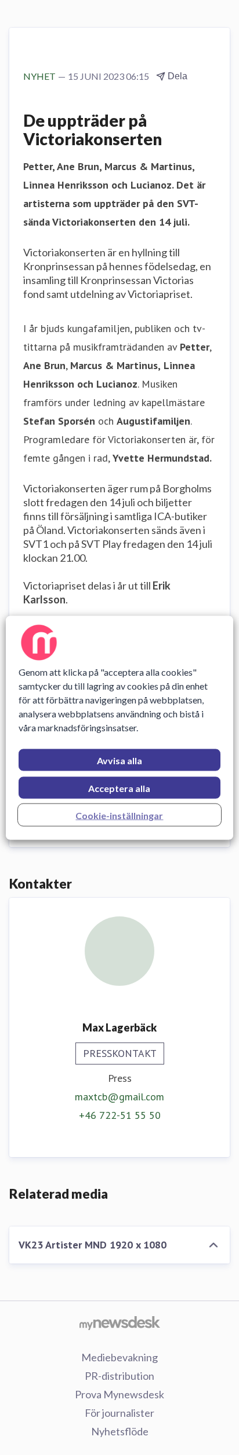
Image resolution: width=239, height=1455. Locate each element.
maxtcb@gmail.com (119, 1096)
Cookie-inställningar (119, 814)
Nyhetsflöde (120, 1431)
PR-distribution (119, 1375)
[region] (119, 727)
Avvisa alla (119, 759)
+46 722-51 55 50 (120, 1115)
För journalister (119, 1412)
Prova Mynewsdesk (119, 1394)
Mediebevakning (119, 1357)
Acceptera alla (119, 787)
